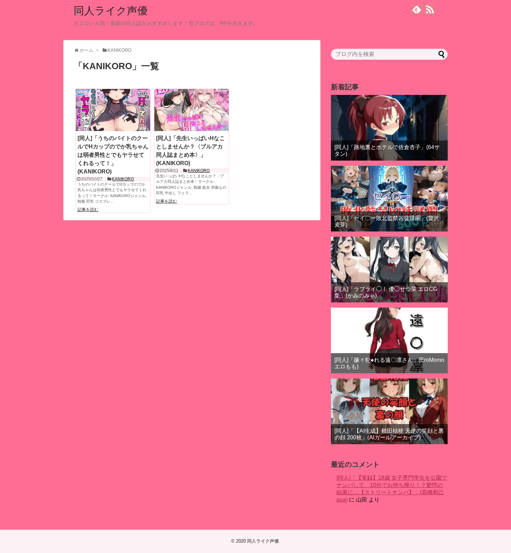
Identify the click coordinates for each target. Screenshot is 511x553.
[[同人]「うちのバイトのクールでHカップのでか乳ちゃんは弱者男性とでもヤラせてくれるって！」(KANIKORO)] (113, 110)
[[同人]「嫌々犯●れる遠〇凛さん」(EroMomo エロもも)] (389, 340)
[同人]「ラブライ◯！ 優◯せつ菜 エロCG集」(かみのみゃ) (385, 292)
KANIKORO (123, 179)
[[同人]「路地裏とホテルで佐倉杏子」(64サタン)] (389, 128)
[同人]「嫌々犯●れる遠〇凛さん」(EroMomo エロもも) (389, 363)
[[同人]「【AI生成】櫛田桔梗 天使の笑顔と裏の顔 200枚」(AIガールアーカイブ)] (389, 411)
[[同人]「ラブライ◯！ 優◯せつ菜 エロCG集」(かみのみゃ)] (389, 269)
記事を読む (88, 209)
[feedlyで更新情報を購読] (416, 9)
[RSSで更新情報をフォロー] (430, 9)
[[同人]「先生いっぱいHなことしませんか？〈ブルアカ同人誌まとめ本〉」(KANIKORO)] (191, 110)
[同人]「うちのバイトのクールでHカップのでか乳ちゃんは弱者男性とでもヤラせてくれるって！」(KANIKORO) (113, 154)
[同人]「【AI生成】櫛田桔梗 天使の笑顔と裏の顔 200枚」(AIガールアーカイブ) (389, 434)
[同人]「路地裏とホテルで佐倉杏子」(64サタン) (387, 150)
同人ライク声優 (111, 10)
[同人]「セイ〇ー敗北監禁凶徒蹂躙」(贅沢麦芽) (386, 221)
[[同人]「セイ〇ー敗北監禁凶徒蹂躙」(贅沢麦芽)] (389, 198)
